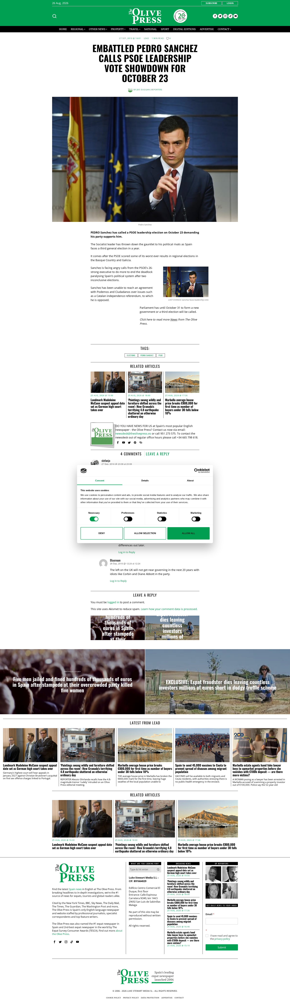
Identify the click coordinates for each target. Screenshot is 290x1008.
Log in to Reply (126, 552)
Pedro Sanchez (146, 355)
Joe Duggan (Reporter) (149, 89)
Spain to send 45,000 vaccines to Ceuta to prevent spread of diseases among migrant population (201, 768)
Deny (101, 533)
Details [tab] (145, 480)
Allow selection (145, 533)
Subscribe (211, 3)
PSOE (161, 355)
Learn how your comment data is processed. (169, 609)
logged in (113, 602)
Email (210, 914)
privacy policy (222, 938)
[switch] (128, 519)
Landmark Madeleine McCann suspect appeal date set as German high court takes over (108, 404)
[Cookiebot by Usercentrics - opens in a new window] (196, 471)
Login (230, 3)
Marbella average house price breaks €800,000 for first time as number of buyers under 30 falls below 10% (181, 406)
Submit (222, 947)
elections (131, 355)
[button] (158, 869)
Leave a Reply (158, 453)
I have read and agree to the (224, 937)
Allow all (188, 533)
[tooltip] (215, 16)
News (173, 319)
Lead (146, 38)
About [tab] (190, 480)
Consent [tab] (99, 480)
